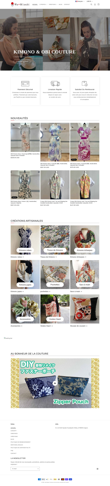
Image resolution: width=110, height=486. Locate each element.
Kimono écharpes (77, 257)
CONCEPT (14, 430)
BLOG (12, 439)
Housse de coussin (78, 326)
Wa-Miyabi (47, 482)
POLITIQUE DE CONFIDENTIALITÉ (20, 447)
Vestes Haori (45, 326)
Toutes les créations (22, 61)
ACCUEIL (13, 428)
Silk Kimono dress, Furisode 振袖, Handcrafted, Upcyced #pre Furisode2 (83, 164)
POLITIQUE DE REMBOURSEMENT (21, 442)
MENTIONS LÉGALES (17, 444)
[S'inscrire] (38, 469)
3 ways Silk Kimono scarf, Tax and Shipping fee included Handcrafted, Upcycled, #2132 (53, 202)
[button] (43, 4)
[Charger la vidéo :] (55, 383)
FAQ (12, 450)
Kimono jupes (16, 291)
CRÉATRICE (14, 433)
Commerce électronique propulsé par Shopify (59, 482)
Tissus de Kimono (47, 257)
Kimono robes (16, 257)
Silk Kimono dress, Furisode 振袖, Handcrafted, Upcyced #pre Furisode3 (53, 164)
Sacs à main (75, 291)
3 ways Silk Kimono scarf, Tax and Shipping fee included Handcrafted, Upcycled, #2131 (83, 202)
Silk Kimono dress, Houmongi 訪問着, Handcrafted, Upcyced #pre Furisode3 (25, 154)
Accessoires (15, 326)
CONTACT (13, 453)
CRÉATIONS (14, 436)
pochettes (44, 291)
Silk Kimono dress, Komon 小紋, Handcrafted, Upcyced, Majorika (24, 202)
